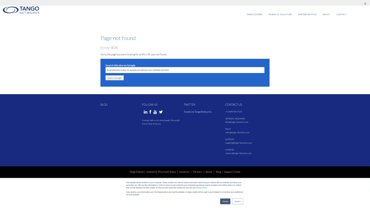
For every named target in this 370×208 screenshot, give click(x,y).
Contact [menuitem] (341, 14)
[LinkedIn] (145, 112)
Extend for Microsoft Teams (161, 171)
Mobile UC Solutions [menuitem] (280, 14)
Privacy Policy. (201, 187)
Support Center (232, 171)
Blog (218, 171)
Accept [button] (225, 201)
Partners (197, 171)
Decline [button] (238, 201)
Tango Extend (137, 171)
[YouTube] (155, 112)
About (209, 171)
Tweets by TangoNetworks (198, 111)
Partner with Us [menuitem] (307, 14)
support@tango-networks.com (238, 143)
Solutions (184, 171)
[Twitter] (161, 112)
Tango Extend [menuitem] (254, 14)
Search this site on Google (120, 65)
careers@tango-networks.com (238, 153)
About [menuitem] (326, 14)
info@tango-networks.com (236, 122)
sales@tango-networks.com (237, 132)
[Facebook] (150, 112)
